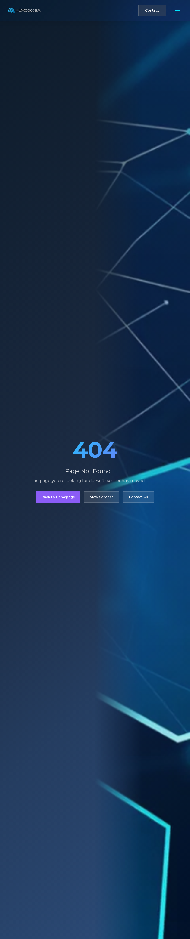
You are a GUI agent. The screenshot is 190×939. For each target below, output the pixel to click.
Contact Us (138, 497)
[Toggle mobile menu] (177, 10)
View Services (102, 497)
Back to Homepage (58, 497)
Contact (152, 10)
